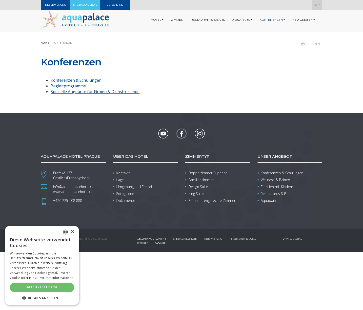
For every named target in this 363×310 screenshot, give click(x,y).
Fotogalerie (125, 193)
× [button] (72, 231)
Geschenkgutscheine (151, 238)
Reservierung (213, 238)
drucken (313, 44)
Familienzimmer (201, 179)
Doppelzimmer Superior (207, 173)
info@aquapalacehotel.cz (73, 186)
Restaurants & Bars (276, 193)
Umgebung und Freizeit (134, 186)
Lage (120, 179)
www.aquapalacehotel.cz (72, 191)
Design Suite (198, 186)
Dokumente (125, 200)
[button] (42, 297)
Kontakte (123, 173)
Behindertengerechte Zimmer (211, 200)
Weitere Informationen (56, 278)
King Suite (196, 193)
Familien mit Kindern (277, 186)
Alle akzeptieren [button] (42, 287)
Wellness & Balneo (275, 179)
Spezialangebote (185, 238)
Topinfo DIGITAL (292, 238)
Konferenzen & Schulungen (76, 80)
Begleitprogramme (68, 86)
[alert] (42, 265)
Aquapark (268, 200)
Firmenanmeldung (243, 238)
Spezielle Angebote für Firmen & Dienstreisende (95, 91)
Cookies (160, 242)
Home (45, 42)
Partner (142, 242)
